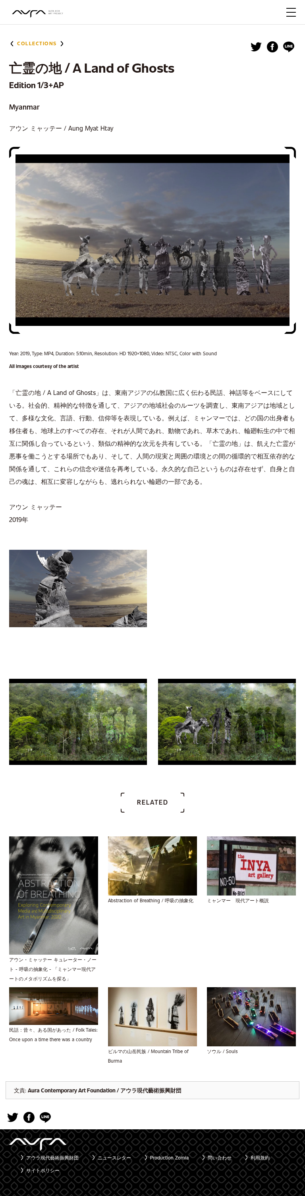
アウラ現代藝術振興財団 (52, 1157)
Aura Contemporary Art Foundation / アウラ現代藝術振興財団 (104, 1090)
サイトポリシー (43, 1170)
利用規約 (260, 1157)
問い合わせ (220, 1157)
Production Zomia (169, 1157)
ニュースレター (114, 1157)
